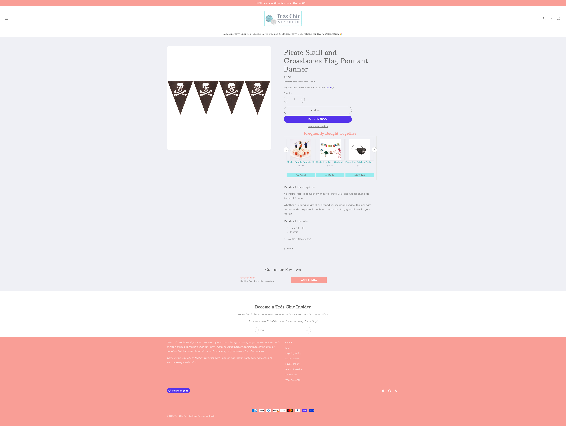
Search (289, 343)
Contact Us (291, 375)
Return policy (292, 359)
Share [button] (290, 248)
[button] (6, 18)
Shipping (288, 82)
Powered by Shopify (206, 416)
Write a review (309, 280)
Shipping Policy (293, 353)
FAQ (287, 348)
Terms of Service (293, 369)
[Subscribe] (307, 330)
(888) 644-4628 (293, 380)
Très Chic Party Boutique (186, 416)
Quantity (288, 93)
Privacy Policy (292, 364)
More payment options (318, 126)
